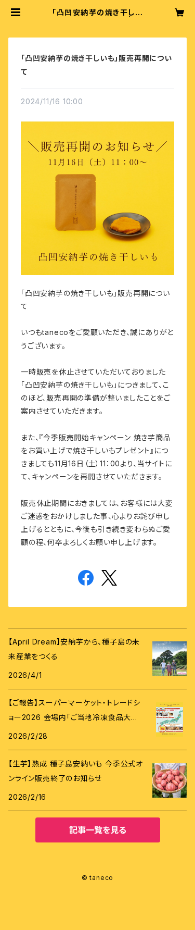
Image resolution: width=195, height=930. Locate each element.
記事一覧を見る (97, 830)
